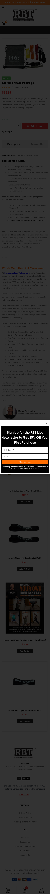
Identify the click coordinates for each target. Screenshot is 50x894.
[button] (46, 424)
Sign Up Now (25, 462)
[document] (25, 447)
